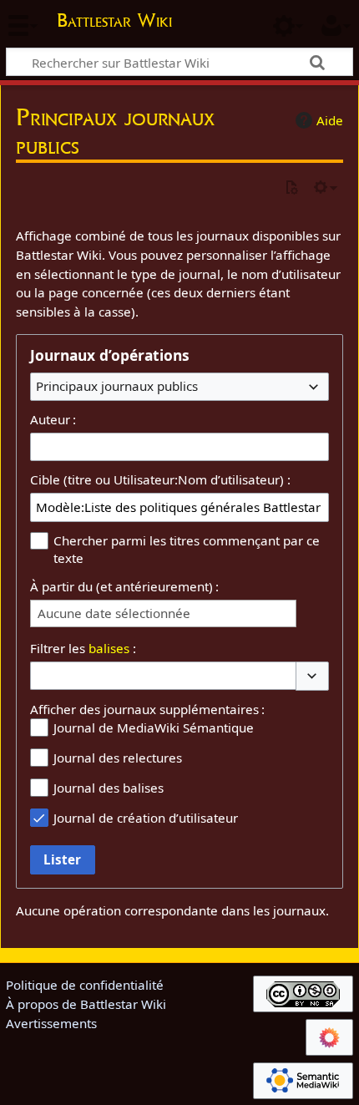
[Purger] (291, 188)
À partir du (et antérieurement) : (124, 586)
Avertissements (51, 1023)
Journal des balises (108, 787)
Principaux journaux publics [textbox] (117, 386)
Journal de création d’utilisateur (145, 817)
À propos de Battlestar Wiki (86, 1004)
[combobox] (179, 387)
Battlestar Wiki (114, 22)
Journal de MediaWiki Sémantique (153, 727)
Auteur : (53, 419)
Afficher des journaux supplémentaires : (147, 709)
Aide (329, 120)
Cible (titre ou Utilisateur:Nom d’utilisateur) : (160, 479)
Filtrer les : (83, 648)
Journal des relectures (117, 757)
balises (108, 648)
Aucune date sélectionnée (114, 613)
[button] (312, 676)
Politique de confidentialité (85, 984)
